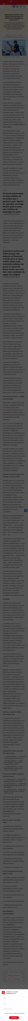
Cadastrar (14, 1017)
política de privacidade (19, 1013)
